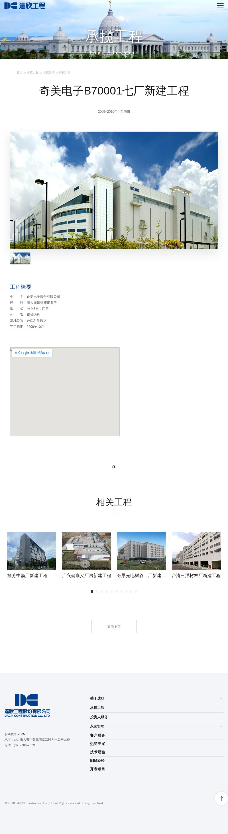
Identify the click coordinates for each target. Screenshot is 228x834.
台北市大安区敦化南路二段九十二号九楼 (42, 739)
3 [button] (102, 591)
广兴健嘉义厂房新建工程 (86, 575)
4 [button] (107, 591)
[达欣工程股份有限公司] (47, 706)
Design (86, 803)
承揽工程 (33, 72)
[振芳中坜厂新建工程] (31, 551)
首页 (19, 72)
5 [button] (111, 591)
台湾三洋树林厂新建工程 (196, 575)
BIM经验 (97, 760)
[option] (31, 555)
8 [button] (126, 591)
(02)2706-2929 (24, 745)
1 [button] (92, 591)
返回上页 (114, 626)
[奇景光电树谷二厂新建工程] (141, 551)
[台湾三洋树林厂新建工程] (196, 551)
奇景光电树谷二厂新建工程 (141, 575)
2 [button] (97, 591)
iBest (100, 803)
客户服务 (97, 735)
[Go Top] (221, 798)
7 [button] (121, 591)
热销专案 (97, 744)
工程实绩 (49, 72)
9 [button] (131, 591)
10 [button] (136, 591)
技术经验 (97, 752)
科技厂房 (65, 72)
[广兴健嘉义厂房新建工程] (86, 551)
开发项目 (97, 769)
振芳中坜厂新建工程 (27, 575)
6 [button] (116, 591)
